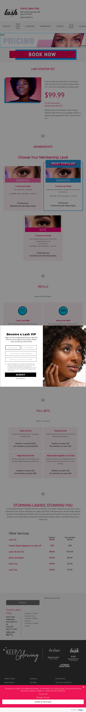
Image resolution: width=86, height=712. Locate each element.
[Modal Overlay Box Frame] (43, 356)
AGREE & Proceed (43, 702)
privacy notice (59, 688)
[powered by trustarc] (80, 710)
